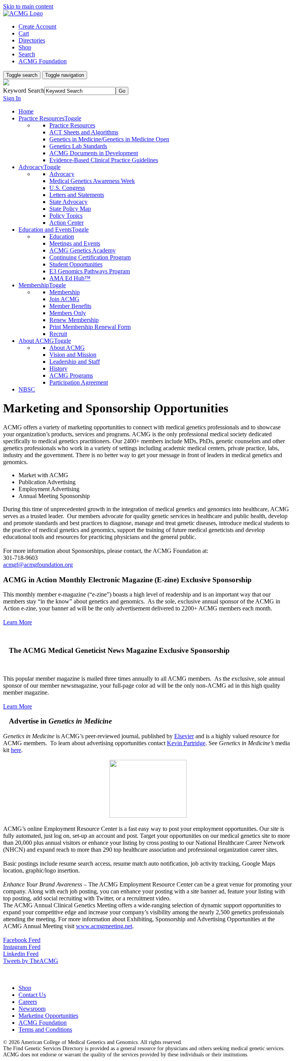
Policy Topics (65, 215)
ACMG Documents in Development (93, 153)
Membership (64, 292)
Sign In (12, 98)
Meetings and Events (74, 243)
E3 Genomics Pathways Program (89, 271)
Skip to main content (28, 6)
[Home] (23, 13)
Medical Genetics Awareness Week (92, 181)
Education (61, 236)
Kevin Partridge (186, 743)
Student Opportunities (76, 264)
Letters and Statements (76, 195)
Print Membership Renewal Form (90, 327)
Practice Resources (72, 125)
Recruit (58, 334)
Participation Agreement (78, 382)
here (16, 750)
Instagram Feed (21, 947)
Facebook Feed (21, 940)
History (58, 368)
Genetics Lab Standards (78, 146)
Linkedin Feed (21, 954)
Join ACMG (64, 299)
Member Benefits (70, 306)
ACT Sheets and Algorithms (83, 132)
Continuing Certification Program (90, 257)
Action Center (66, 222)
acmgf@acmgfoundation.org (38, 564)
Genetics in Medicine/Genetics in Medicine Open (109, 139)
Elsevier (184, 736)
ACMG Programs (71, 375)
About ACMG (67, 347)
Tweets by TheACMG (30, 961)
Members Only (67, 313)
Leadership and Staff (74, 361)
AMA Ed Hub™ (70, 278)
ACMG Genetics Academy (82, 250)
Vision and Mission (72, 354)
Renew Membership (74, 320)
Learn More (17, 622)
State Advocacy (68, 201)
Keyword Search (23, 90)
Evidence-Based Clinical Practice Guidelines (103, 160)
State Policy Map (70, 208)
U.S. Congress (67, 188)
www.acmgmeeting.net (104, 926)
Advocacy (61, 174)
